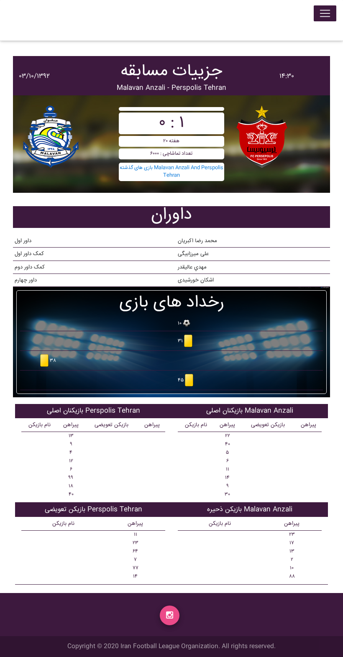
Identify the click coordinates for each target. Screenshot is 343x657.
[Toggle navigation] (325, 13)
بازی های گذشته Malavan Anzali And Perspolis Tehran (171, 171)
